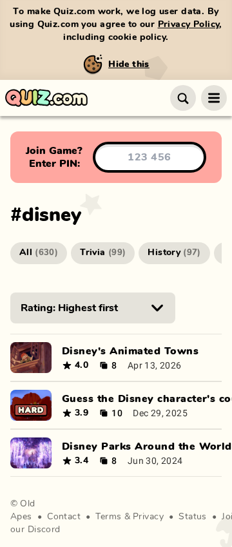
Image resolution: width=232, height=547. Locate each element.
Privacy (148, 516)
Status (193, 516)
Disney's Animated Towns (130, 351)
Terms (108, 516)
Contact (64, 516)
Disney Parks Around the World (147, 446)
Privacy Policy (189, 24)
